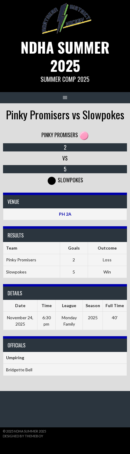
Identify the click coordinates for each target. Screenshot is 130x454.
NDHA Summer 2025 (65, 56)
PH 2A (65, 214)
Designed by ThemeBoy (23, 436)
